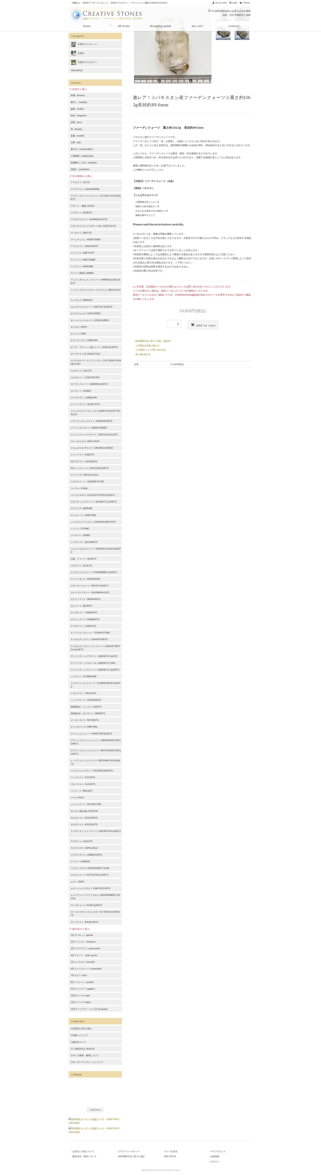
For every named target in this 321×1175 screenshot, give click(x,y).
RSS (166, 1156)
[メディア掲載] (95, 1130)
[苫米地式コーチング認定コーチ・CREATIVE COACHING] (95, 1120)
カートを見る (171, 1151)
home (87, 26)
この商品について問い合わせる (150, 349)
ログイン (214, 1161)
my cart (197, 26)
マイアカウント (218, 1151)
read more (95, 1109)
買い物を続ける (143, 354)
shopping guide (161, 26)
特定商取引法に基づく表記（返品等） (153, 341)
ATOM (172, 1156)
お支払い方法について (83, 1151)
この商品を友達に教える (147, 345)
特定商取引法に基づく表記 (132, 1156)
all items (124, 26)
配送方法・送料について (84, 1156)
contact (234, 26)
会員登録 (214, 1156)
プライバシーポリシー (129, 1151)
